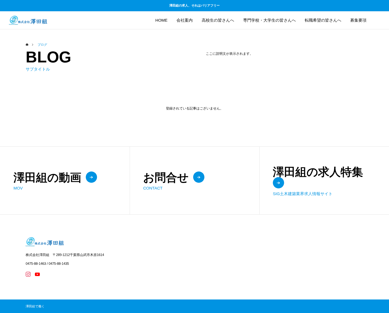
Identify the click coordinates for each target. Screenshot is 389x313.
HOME (161, 20)
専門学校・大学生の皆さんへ (269, 20)
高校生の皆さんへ (218, 20)
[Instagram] (28, 274)
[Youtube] (37, 274)
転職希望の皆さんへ (323, 20)
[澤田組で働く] (28, 20)
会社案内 (184, 20)
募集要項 (358, 20)
